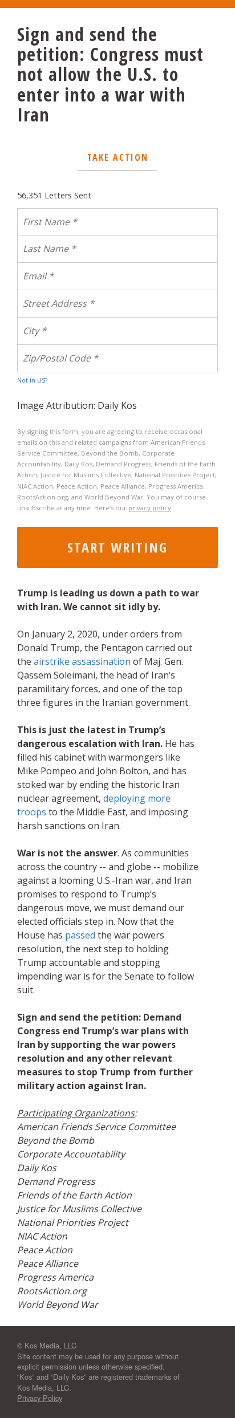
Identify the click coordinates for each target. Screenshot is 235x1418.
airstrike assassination (82, 661)
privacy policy (149, 507)
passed (80, 935)
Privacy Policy (39, 1397)
